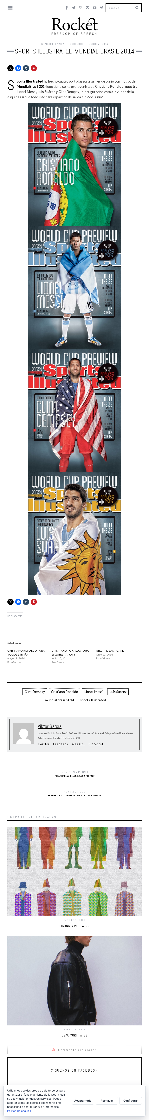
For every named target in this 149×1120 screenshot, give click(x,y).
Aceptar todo (83, 1100)
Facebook (60, 743)
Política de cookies (19, 1110)
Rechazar (107, 1100)
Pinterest (96, 743)
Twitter (44, 743)
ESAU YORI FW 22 (74, 1035)
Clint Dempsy (34, 691)
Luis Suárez (117, 691)
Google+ (78, 743)
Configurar (130, 1100)
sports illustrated (93, 700)
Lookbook (77, 44)
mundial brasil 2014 (59, 700)
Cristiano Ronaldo (64, 691)
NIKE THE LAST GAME (110, 650)
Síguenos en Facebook (74, 1070)
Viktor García (55, 44)
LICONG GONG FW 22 (74, 926)
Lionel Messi (93, 691)
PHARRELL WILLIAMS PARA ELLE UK (74, 773)
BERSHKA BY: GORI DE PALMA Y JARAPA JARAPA (75, 793)
